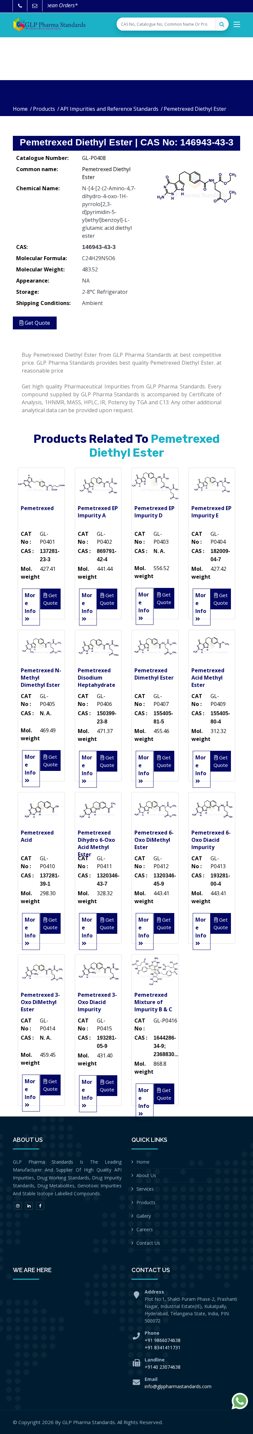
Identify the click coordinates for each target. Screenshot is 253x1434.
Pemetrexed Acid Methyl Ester (207, 677)
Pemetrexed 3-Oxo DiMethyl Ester (40, 1002)
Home (20, 108)
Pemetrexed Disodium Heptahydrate (96, 677)
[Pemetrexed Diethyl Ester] (195, 184)
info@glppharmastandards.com (178, 1386)
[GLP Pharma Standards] (49, 24)
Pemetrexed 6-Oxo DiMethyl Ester (154, 840)
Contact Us (148, 1243)
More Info (30, 603)
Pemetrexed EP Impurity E (211, 511)
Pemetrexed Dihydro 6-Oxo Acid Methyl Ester (96, 843)
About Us (146, 1175)
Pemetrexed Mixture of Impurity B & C (153, 1002)
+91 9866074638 (163, 1340)
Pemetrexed (37, 508)
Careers (144, 1229)
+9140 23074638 (163, 1367)
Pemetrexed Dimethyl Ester (154, 674)
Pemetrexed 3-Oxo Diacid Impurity (97, 1002)
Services (145, 1189)
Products (44, 108)
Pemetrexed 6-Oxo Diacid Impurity (211, 840)
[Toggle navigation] (237, 26)
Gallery (143, 1216)
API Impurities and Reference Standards (109, 108)
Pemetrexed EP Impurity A (98, 511)
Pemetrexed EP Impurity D (154, 511)
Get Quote (36, 322)
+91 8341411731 (163, 1347)
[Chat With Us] (240, 1401)
